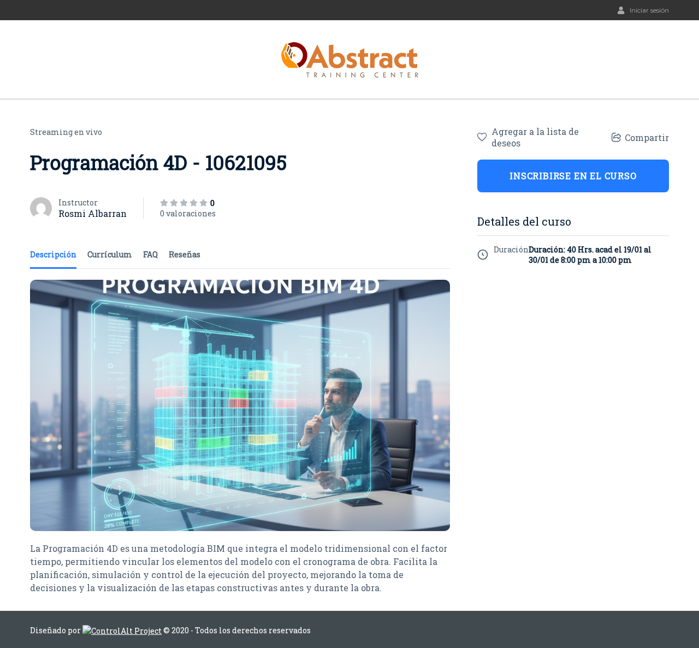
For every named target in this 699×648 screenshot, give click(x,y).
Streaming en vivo (66, 132)
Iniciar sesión (649, 10)
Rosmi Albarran (92, 213)
